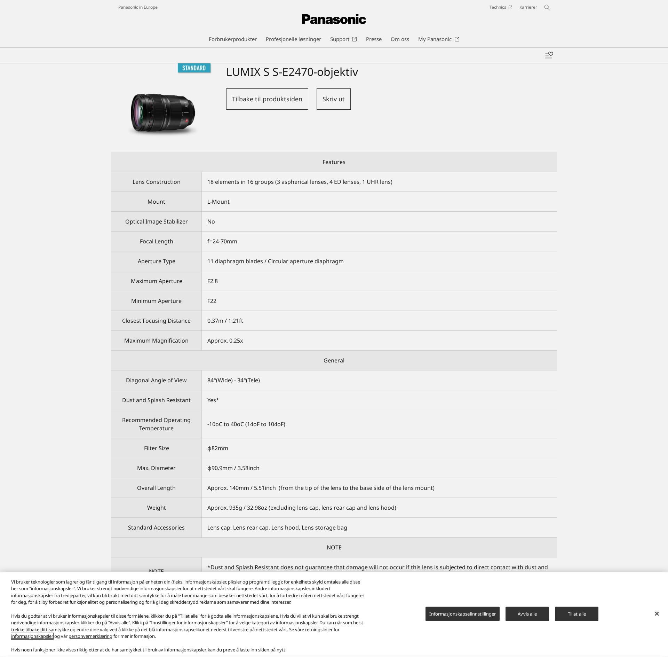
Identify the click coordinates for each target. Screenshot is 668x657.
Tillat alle (577, 613)
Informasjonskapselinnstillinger (462, 613)
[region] (334, 614)
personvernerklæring (90, 636)
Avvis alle (527, 613)
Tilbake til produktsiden (267, 99)
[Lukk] (657, 613)
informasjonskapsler (32, 636)
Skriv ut (334, 99)
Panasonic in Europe (138, 7)
